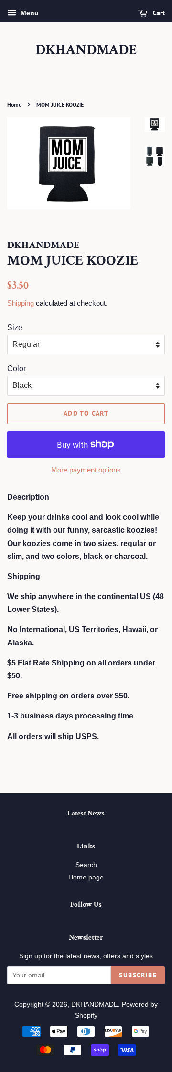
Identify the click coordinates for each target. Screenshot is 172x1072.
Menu (29, 13)
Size (14, 327)
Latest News (86, 813)
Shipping (20, 303)
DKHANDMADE (86, 50)
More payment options (86, 470)
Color (16, 368)
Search (86, 864)
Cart (158, 13)
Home (14, 104)
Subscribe (138, 975)
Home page (86, 877)
